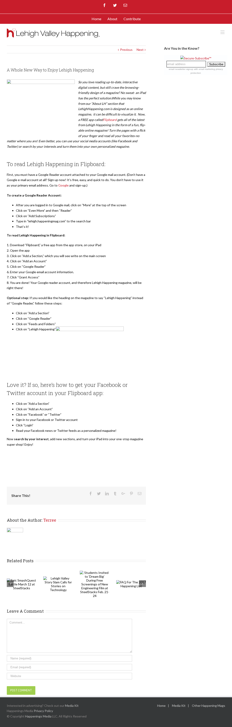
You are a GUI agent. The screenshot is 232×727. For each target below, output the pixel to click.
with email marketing (204, 69)
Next (140, 50)
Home (161, 705)
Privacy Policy (43, 711)
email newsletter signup (181, 69)
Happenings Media (38, 716)
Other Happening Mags (208, 705)
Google (63, 185)
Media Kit (72, 705)
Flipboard (110, 120)
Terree (49, 520)
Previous (126, 50)
